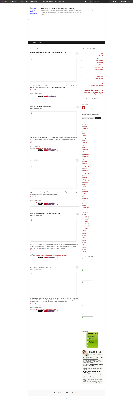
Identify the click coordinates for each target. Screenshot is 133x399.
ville (84, 133)
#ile (42, 148)
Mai (86, 221)
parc (84, 151)
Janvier (86, 228)
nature (84, 202)
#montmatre (41, 255)
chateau (85, 130)
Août (86, 216)
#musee (49, 95)
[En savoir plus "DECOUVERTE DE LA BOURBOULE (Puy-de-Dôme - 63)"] (87, 280)
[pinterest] (90, 1)
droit (84, 165)
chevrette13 (100, 62)
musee (85, 177)
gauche (85, 142)
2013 (84, 251)
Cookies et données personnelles (86, 398)
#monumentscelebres (50, 255)
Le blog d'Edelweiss (98, 78)
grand (84, 175)
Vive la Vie (100, 81)
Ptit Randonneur (39, 398)
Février (86, 226)
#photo (48, 202)
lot (84, 158)
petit (84, 152)
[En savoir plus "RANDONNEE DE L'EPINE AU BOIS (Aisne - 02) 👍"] (87, 315)
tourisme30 (86, 198)
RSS (83, 107)
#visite (53, 95)
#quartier (48, 309)
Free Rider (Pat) (99, 67)
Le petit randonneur (98, 51)
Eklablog (77, 393)
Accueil (34, 42)
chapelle (85, 163)
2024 (84, 232)
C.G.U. (75, 398)
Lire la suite (33, 89)
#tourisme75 (65, 95)
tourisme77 (86, 144)
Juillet (86, 218)
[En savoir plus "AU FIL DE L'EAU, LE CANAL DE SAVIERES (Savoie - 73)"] (87, 304)
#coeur (37, 255)
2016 (84, 246)
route (84, 172)
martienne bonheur (98, 74)
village (85, 126)
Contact (40, 42)
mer (84, 147)
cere (84, 200)
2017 (84, 244)
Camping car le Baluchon (97, 85)
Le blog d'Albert (99, 55)
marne (84, 209)
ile (84, 184)
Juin (86, 219)
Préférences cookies (98, 398)
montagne (85, 191)
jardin (84, 189)
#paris (56, 95)
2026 (84, 214)
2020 (84, 239)
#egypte (60, 95)
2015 (84, 247)
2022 (84, 235)
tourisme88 (86, 182)
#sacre (59, 255)
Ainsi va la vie (99, 60)
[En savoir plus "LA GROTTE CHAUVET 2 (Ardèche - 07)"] (87, 268)
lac (84, 145)
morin (84, 186)
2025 (84, 230)
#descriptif (41, 95)
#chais (40, 309)
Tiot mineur (100, 76)
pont (84, 205)
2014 (84, 249)
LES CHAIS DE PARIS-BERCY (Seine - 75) (40, 267)
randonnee (86, 137)
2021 (84, 237)
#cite (37, 148)
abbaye (85, 161)
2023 (84, 233)
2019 (84, 240)
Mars (86, 225)
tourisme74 (86, 167)
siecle (84, 138)
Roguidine (100, 71)
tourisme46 (86, 174)
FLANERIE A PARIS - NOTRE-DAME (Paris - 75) (42, 106)
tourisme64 (86, 181)
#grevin (37, 202)
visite (84, 193)
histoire (85, 160)
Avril (86, 223)
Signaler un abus (69, 398)
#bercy (37, 309)
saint (84, 124)
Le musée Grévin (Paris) (36, 160)
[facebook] (85, 1)
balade (85, 168)
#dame (39, 148)
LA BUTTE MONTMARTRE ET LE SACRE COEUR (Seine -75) (45, 213)
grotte (84, 195)
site (84, 140)
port (84, 196)
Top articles (56, 398)
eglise (84, 135)
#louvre (45, 95)
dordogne (85, 170)
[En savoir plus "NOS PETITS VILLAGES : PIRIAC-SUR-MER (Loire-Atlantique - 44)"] (87, 327)
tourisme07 (86, 207)
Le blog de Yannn (98, 58)
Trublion (101, 53)
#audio (37, 95)
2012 (84, 253)
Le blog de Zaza (99, 64)
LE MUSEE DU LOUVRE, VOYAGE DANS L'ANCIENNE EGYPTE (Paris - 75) (48, 53)
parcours (85, 149)
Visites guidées (99, 69)
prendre (85, 179)
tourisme (85, 128)
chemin (85, 131)
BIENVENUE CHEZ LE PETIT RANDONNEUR (58, 8)
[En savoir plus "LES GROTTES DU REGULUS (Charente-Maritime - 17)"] (87, 292)
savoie (85, 188)
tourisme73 (86, 156)
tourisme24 (86, 154)
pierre (84, 203)
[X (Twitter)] (88, 1)
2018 (84, 242)
